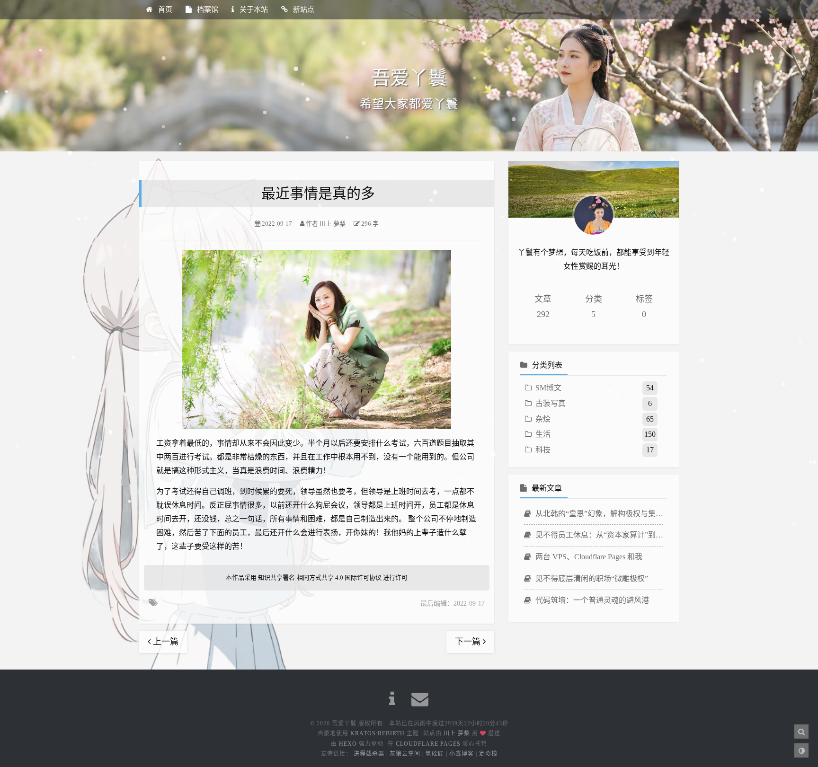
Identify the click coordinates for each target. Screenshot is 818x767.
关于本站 (253, 9)
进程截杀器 (369, 753)
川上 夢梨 (457, 733)
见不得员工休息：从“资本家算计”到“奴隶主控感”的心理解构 (598, 535)
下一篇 (469, 641)
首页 (164, 9)
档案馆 (206, 9)
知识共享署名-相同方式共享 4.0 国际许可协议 (320, 577)
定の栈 (488, 753)
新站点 (302, 9)
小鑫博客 (461, 753)
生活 (543, 434)
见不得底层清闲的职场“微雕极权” (590, 578)
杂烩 (543, 419)
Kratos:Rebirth (377, 733)
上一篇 (164, 641)
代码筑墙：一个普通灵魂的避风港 (591, 600)
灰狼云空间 (405, 753)
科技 (543, 450)
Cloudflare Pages (428, 744)
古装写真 (550, 403)
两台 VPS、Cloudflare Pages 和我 (587, 557)
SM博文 (548, 388)
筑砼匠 (435, 753)
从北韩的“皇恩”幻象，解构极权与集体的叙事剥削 (598, 514)
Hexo (348, 744)
